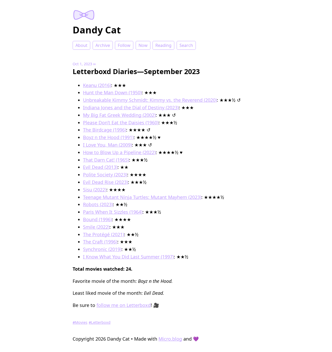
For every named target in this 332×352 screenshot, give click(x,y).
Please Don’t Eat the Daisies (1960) (120, 122)
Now (143, 45)
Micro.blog (170, 339)
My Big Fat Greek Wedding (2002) (119, 115)
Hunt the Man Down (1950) (112, 92)
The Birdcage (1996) (104, 130)
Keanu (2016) (97, 85)
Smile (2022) (96, 227)
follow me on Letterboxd (123, 305)
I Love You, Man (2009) (107, 145)
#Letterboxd (99, 322)
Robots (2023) (98, 204)
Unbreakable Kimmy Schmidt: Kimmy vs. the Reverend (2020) (150, 100)
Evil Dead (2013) (100, 167)
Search (186, 45)
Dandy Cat (97, 30)
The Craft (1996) (100, 242)
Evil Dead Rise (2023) (105, 182)
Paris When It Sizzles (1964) (112, 212)
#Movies (80, 322)
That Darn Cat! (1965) (106, 160)
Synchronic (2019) (102, 249)
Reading (163, 45)
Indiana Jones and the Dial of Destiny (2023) (131, 107)
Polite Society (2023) (105, 174)
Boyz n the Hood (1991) (108, 137)
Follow (124, 45)
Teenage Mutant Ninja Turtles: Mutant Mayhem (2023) (142, 197)
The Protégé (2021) (103, 234)
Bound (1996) (97, 219)
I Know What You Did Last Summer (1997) (128, 257)
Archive (102, 45)
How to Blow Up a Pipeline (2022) (119, 152)
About (81, 45)
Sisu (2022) (94, 189)
